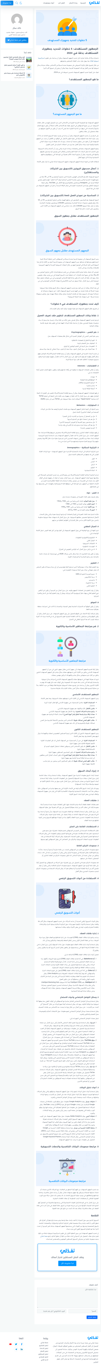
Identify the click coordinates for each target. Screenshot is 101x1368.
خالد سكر (17, 28)
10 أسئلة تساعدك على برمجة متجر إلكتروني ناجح (14, 74)
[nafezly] (93, 3)
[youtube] (10, 1344)
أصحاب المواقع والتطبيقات (19, 78)
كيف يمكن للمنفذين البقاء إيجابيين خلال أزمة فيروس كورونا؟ (14, 58)
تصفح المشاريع (43, 1345)
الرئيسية (83, 3)
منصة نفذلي (44, 1342)
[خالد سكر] (16, 19)
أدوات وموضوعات (48, 3)
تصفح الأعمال (44, 1351)
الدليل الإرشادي (43, 1357)
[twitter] (16, 1344)
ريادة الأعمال (73, 3)
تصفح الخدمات (44, 1348)
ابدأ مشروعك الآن (67, 1263)
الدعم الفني (44, 1360)
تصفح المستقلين (43, 1354)
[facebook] (21, 1344)
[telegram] (16, 1349)
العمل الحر (61, 3)
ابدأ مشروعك (7, 2)
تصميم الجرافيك (21, 70)
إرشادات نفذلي (22, 62)
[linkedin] (21, 1349)
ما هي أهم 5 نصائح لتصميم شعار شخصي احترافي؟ (14, 66)
